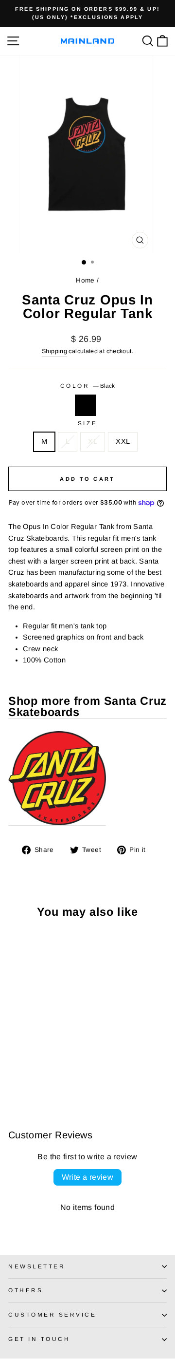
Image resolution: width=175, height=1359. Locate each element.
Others (25, 1290)
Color (87, 385)
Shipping (54, 351)
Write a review (88, 1177)
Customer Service (52, 1314)
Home (85, 280)
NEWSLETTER (36, 1266)
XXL (123, 441)
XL (92, 441)
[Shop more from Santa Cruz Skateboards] (57, 778)
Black (85, 405)
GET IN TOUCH (39, 1339)
